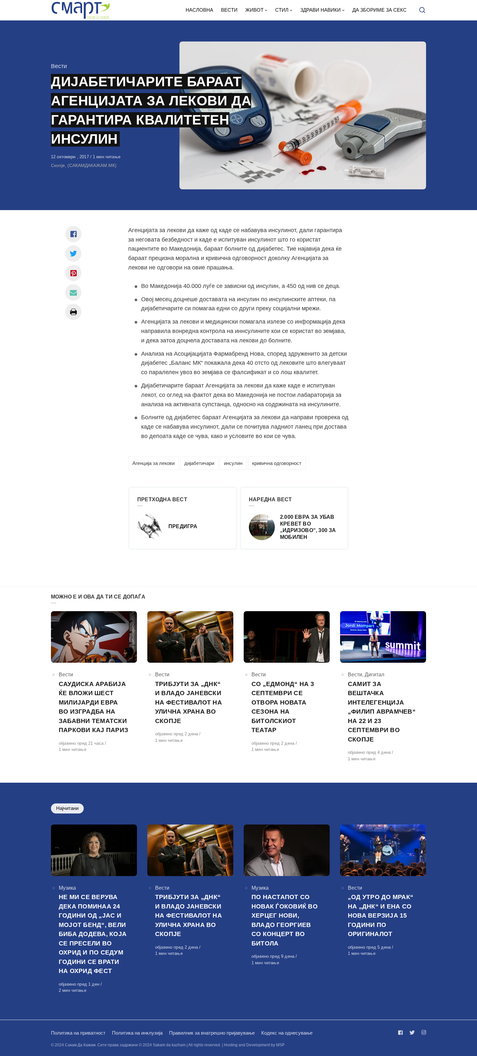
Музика (67, 888)
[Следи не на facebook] (401, 1032)
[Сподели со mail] (73, 292)
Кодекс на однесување (286, 1033)
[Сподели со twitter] (73, 253)
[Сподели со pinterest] (73, 273)
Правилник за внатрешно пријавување (212, 1033)
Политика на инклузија (137, 1033)
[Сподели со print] (73, 312)
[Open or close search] (422, 10)
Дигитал (374, 674)
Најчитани (67, 808)
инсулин (233, 463)
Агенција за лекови (153, 463)
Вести (59, 66)
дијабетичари (199, 463)
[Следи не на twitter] (412, 1032)
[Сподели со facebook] (73, 234)
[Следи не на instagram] (422, 1032)
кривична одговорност (276, 463)
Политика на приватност (78, 1033)
